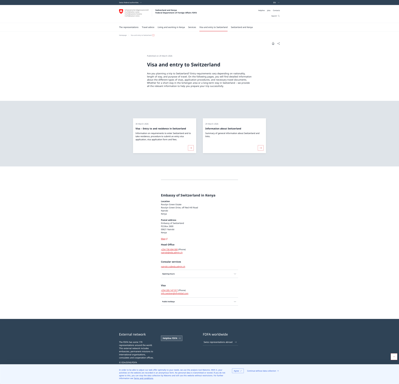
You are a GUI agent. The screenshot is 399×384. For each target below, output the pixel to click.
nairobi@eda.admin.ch (172, 252)
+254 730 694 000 (169, 249)
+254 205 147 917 (169, 290)
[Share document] (278, 43)
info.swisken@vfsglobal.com (174, 293)
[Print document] (273, 43)
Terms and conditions (143, 378)
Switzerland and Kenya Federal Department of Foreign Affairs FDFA (176, 11)
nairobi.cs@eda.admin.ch (173, 266)
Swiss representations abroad (218, 342)
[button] (128, 27)
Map (163, 238)
